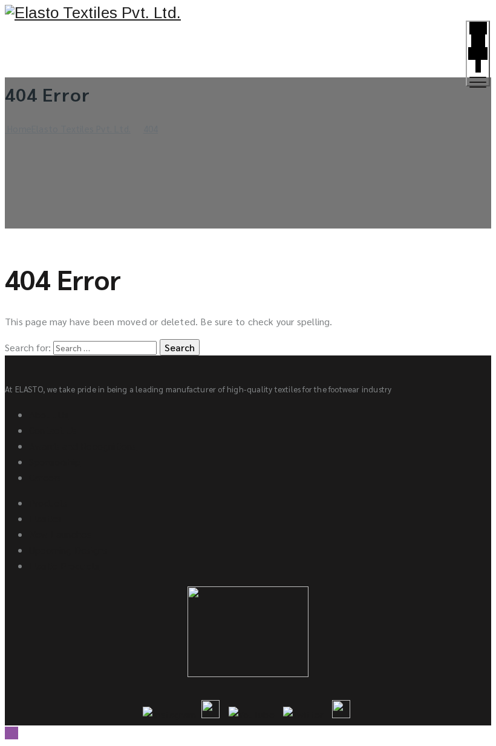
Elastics (45, 518)
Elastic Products (64, 565)
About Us (49, 414)
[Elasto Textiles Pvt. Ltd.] (248, 13)
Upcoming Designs (68, 549)
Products (48, 502)
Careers (45, 477)
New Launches (60, 534)
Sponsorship (54, 461)
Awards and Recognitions (83, 445)
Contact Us (53, 430)
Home (68, 128)
